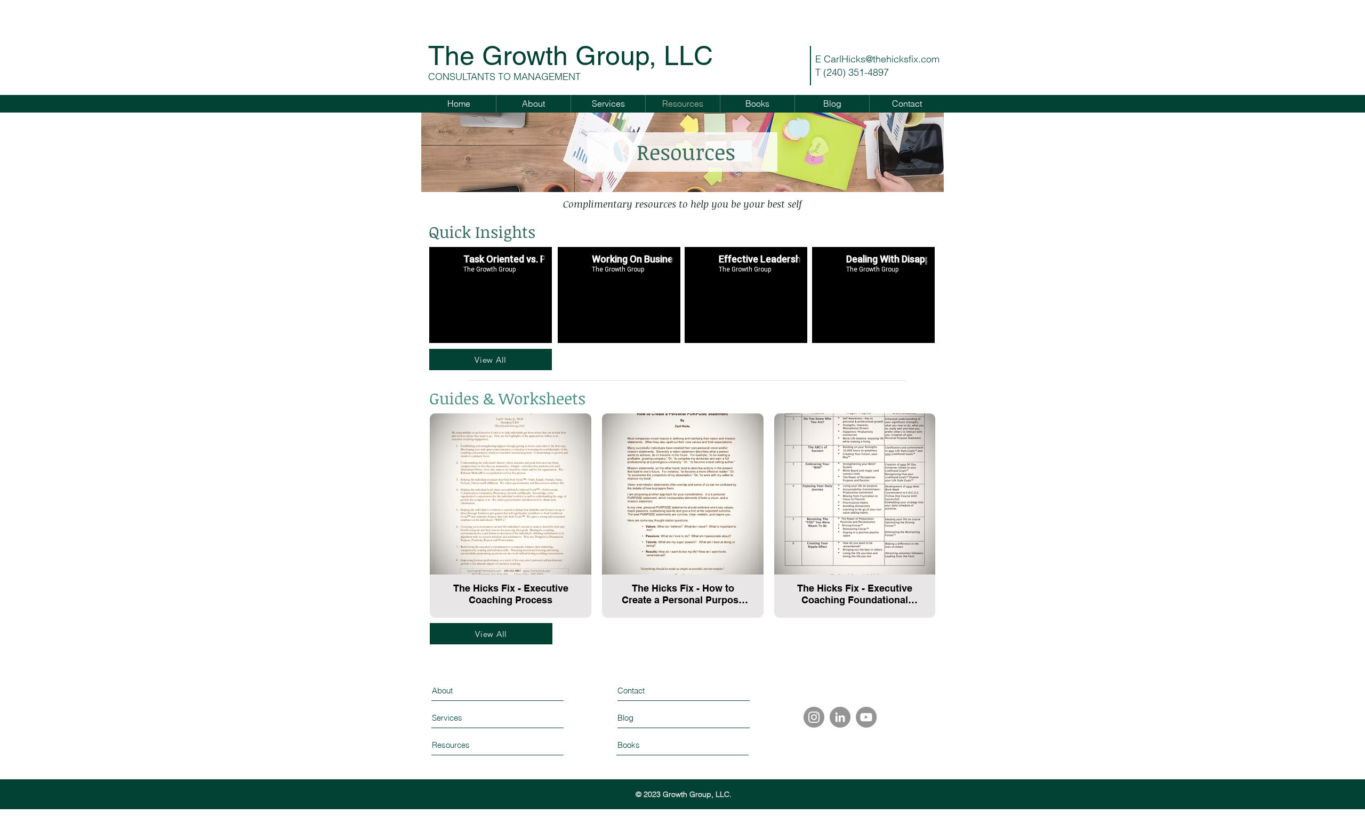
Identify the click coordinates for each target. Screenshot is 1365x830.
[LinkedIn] (840, 717)
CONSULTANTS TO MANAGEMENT (504, 76)
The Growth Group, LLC (570, 55)
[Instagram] (814, 717)
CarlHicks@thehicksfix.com (882, 59)
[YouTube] (866, 717)
